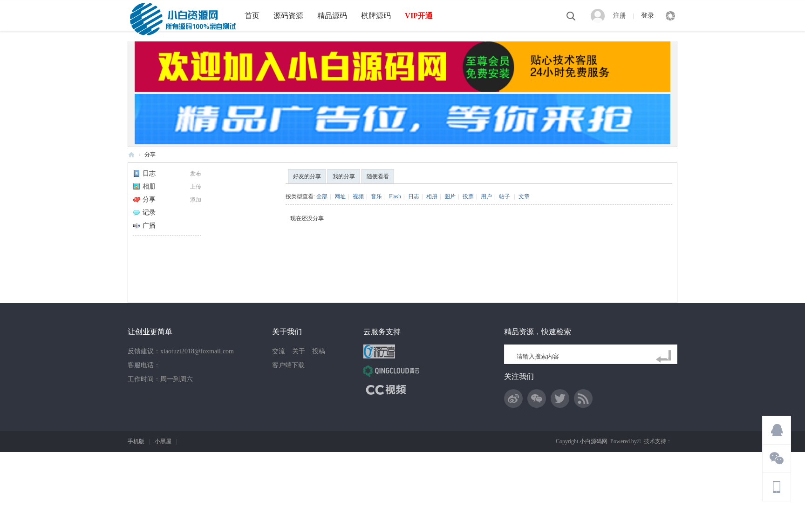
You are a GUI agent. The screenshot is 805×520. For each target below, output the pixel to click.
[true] (665, 356)
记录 (149, 212)
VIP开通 (419, 16)
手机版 (136, 441)
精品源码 (332, 16)
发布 (195, 173)
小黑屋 (163, 441)
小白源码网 (131, 155)
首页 (252, 16)
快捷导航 (670, 15)
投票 (468, 196)
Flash (395, 196)
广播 (149, 225)
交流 (278, 351)
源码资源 (288, 16)
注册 (619, 15)
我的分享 (344, 176)
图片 (450, 196)
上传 (195, 186)
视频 (358, 196)
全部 (321, 196)
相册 (149, 186)
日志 (149, 173)
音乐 (376, 196)
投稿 (318, 351)
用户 (486, 196)
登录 (647, 15)
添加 (195, 199)
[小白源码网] (183, 18)
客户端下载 (288, 365)
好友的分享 (307, 176)
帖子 (504, 196)
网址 (340, 196)
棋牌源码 (376, 16)
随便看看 (378, 176)
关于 (298, 351)
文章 (524, 196)
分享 (150, 154)
